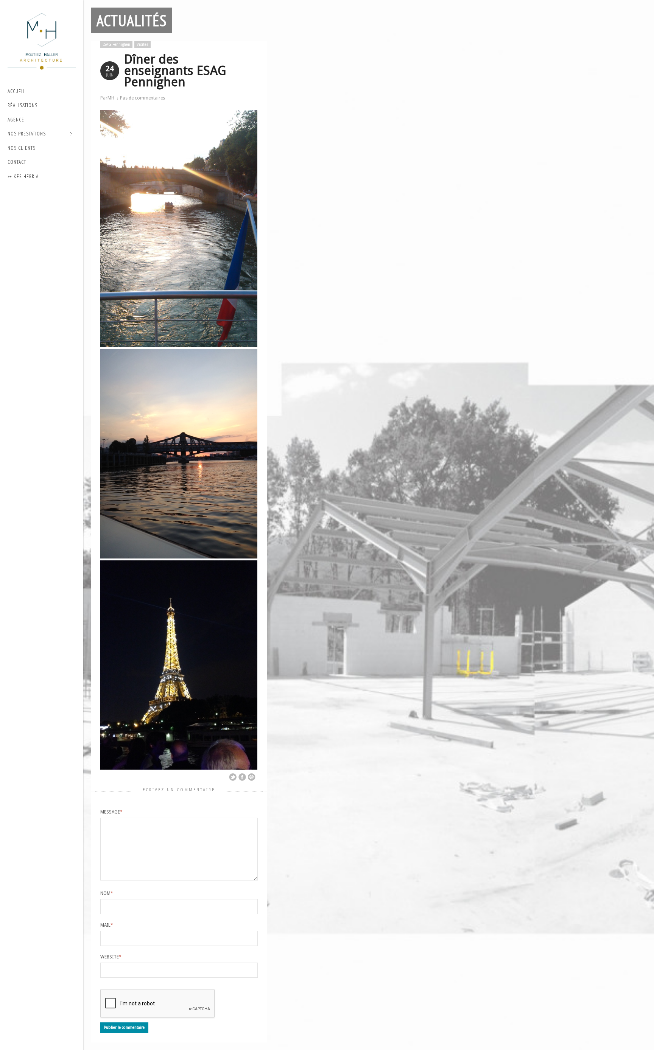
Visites (142, 44)
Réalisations (22, 105)
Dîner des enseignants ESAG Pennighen (175, 70)
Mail (106, 925)
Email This (251, 777)
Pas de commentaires (142, 98)
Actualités (132, 20)
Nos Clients (22, 148)
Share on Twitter (233, 777)
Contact (17, 162)
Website (110, 957)
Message (111, 812)
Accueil (16, 91)
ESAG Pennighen (116, 44)
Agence (16, 120)
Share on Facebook (242, 777)
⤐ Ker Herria (23, 176)
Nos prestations (27, 134)
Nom (106, 893)
